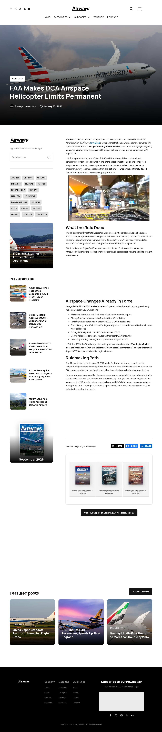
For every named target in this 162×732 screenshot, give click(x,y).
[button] (139, 9)
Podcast (76, 702)
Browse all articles (141, 592)
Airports (17, 78)
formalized (95, 142)
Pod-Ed (24, 208)
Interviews (30, 196)
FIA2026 (41, 184)
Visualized (42, 214)
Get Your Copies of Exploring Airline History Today (109, 512)
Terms (75, 692)
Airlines (15, 178)
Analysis (41, 178)
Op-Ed (14, 208)
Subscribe (62, 687)
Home (47, 17)
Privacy (76, 697)
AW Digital (62, 692)
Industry (15, 196)
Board (46, 692)
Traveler (27, 214)
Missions (36, 202)
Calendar (62, 697)
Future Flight (18, 190)
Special (15, 214)
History (33, 190)
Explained (16, 184)
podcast (112, 17)
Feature (29, 184)
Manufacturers (19, 202)
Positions (48, 702)
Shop (75, 687)
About (47, 687)
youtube (99, 17)
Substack (62, 702)
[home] (81, 9)
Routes (36, 208)
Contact (47, 697)
